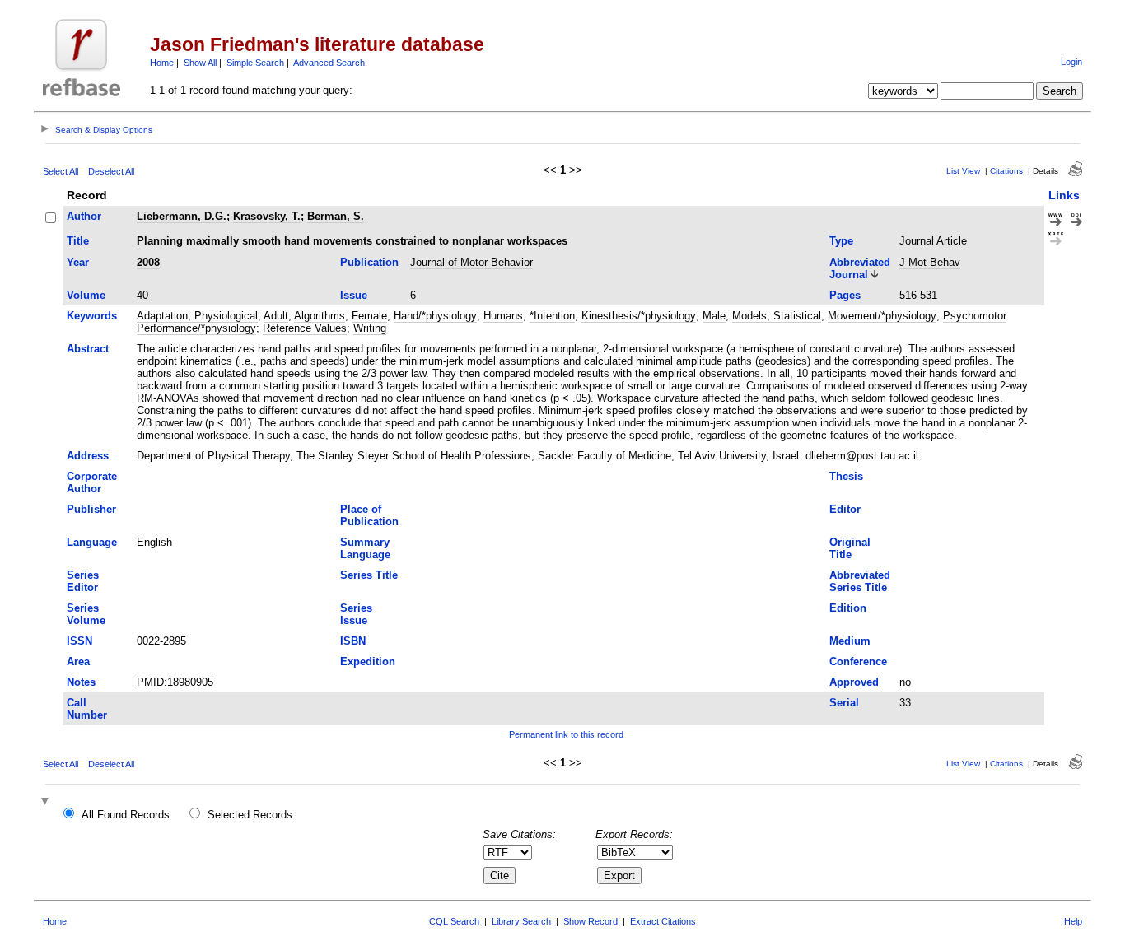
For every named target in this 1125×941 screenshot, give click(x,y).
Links (1064, 195)
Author (84, 216)
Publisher (91, 509)
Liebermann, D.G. (181, 216)
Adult (276, 316)
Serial (844, 702)
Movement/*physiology (882, 316)
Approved (854, 682)
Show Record (590, 921)
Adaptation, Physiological (197, 316)
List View (963, 170)
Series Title (369, 575)
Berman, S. (335, 216)
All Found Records (126, 814)
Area (78, 661)
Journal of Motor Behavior (471, 262)
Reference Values (305, 328)
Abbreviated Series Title (859, 581)
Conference (858, 661)
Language (92, 542)
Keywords (92, 316)
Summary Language (365, 548)
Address (88, 456)
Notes (81, 682)
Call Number (87, 708)
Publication (369, 262)
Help (1073, 921)
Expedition (367, 661)
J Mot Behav (929, 262)
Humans (503, 316)
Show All (200, 63)
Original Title (850, 548)
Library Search (521, 921)
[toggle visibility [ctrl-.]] (47, 802)
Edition (847, 608)
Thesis (846, 476)
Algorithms (319, 316)
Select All (60, 171)
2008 (148, 262)
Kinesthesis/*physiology (638, 316)
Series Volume (86, 614)
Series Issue (356, 614)
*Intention (552, 316)
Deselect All (111, 171)
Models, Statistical (776, 316)
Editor (845, 509)
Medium (850, 641)
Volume (86, 295)
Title (78, 241)
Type (841, 241)
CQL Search (454, 921)
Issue (353, 295)
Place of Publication (369, 515)
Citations (1006, 170)
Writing (369, 328)
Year (78, 262)
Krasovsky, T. (267, 216)
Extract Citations (663, 921)
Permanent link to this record (566, 734)
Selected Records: (252, 814)
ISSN (79, 641)
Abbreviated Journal (859, 268)
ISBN (353, 641)
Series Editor (83, 581)
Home (162, 63)
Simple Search (255, 63)
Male (714, 316)
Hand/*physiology (435, 316)
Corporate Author (92, 482)
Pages (845, 295)
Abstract (88, 348)
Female (369, 316)
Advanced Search (329, 63)
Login (1071, 62)
